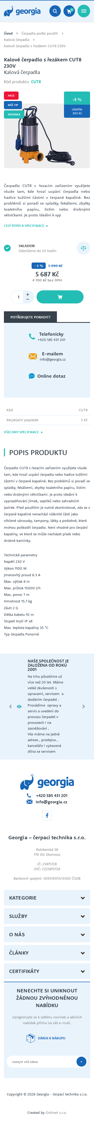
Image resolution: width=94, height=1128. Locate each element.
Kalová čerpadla (16, 40)
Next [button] (83, 706)
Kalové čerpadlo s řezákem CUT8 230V (35, 46)
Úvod (8, 33)
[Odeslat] (81, 1062)
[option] (47, 136)
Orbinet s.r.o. (56, 1112)
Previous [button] (10, 706)
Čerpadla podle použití (39, 33)
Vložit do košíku (60, 296)
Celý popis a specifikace (24, 225)
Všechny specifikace (22, 432)
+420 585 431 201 (51, 339)
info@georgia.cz (53, 359)
